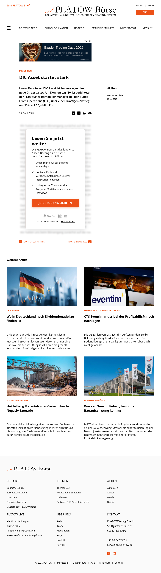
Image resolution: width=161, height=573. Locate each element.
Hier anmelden (68, 221)
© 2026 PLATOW (43, 562)
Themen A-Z (63, 487)
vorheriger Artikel (34, 241)
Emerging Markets (103, 28)
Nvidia (110, 502)
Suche (139, 5)
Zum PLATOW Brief (18, 5)
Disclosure (104, 562)
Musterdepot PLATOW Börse (21, 506)
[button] (73, 113)
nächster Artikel (77, 241)
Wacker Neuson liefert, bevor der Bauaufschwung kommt (110, 408)
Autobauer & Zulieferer (69, 492)
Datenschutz (79, 562)
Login (151, 5)
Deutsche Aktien (29, 28)
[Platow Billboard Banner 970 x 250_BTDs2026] (55, 52)
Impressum (63, 562)
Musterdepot (128, 28)
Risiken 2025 (13, 525)
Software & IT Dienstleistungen (73, 502)
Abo (145, 12)
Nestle (110, 497)
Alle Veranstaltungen (18, 521)
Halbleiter (62, 497)
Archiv (60, 521)
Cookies (119, 562)
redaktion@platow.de (120, 545)
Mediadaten (63, 530)
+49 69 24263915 (117, 540)
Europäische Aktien (56, 28)
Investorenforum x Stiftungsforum (24, 535)
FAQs (59, 535)
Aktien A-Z (112, 487)
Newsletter (149, 28)
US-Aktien (80, 28)
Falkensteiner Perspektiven (21, 530)
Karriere (61, 544)
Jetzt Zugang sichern (55, 203)
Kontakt (61, 540)
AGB (93, 562)
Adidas (110, 492)
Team (60, 525)
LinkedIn (114, 553)
